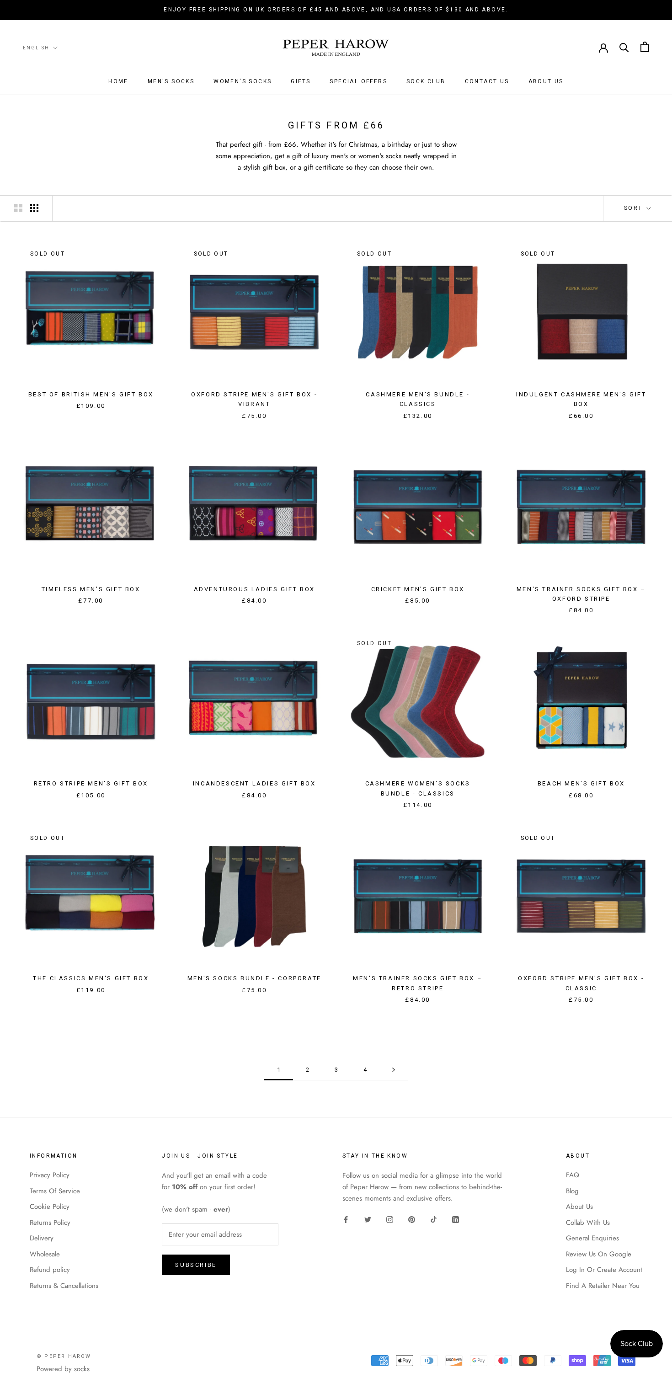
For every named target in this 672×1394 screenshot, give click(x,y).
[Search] (624, 47)
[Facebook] (345, 1219)
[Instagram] (389, 1219)
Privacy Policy (49, 1175)
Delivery (41, 1238)
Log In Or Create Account (604, 1270)
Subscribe (195, 1264)
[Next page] (393, 1069)
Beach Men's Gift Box (581, 783)
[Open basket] (644, 47)
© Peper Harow (64, 1356)
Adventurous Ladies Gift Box (254, 589)
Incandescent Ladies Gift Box (254, 783)
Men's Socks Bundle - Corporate (254, 978)
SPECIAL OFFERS (358, 81)
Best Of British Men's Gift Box (91, 394)
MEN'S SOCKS (171, 81)
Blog (572, 1191)
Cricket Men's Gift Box (417, 589)
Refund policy (50, 1270)
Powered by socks (63, 1369)
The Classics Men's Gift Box (91, 978)
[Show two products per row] (18, 208)
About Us (579, 1207)
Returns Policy (50, 1223)
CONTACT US (487, 81)
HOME (118, 81)
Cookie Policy (49, 1207)
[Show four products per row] (34, 208)
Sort (634, 208)
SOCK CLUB (426, 81)
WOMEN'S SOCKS (242, 81)
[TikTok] (433, 1219)
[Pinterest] (411, 1219)
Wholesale (45, 1254)
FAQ (572, 1175)
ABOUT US (546, 81)
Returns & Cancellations (64, 1286)
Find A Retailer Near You (603, 1286)
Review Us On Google (598, 1254)
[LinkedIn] (455, 1219)
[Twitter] (367, 1219)
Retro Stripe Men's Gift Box (91, 783)
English (36, 47)
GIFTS (300, 81)
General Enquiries (592, 1238)
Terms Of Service (55, 1191)
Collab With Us (588, 1223)
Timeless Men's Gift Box (91, 589)
